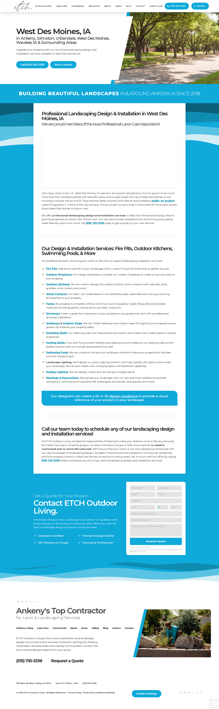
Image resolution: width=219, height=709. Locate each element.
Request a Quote (67, 661)
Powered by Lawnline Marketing (99, 693)
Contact (140, 6)
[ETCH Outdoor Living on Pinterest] (38, 602)
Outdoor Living (43, 6)
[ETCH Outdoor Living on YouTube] (22, 602)
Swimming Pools (57, 352)
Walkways (53, 323)
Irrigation (94, 6)
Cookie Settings (146, 693)
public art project (163, 200)
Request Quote (156, 541)
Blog (128, 6)
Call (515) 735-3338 (32, 64)
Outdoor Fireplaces (59, 274)
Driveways (53, 313)
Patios (50, 303)
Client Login (156, 6)
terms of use (173, 549)
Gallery (95, 628)
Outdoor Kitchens (58, 284)
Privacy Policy (74, 693)
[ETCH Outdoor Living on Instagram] (30, 602)
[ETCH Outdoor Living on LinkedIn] (34, 602)
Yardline (201, 6)
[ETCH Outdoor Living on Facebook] (18, 602)
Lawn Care (61, 6)
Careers (116, 628)
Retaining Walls (56, 332)
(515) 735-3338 (177, 6)
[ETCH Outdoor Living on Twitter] (26, 602)
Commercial (78, 6)
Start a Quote (63, 64)
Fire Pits (51, 268)
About (107, 6)
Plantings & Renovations (62, 377)
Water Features (56, 294)
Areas (118, 6)
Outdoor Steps (72, 323)
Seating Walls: (56, 342)
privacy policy (133, 551)
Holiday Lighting (57, 372)
